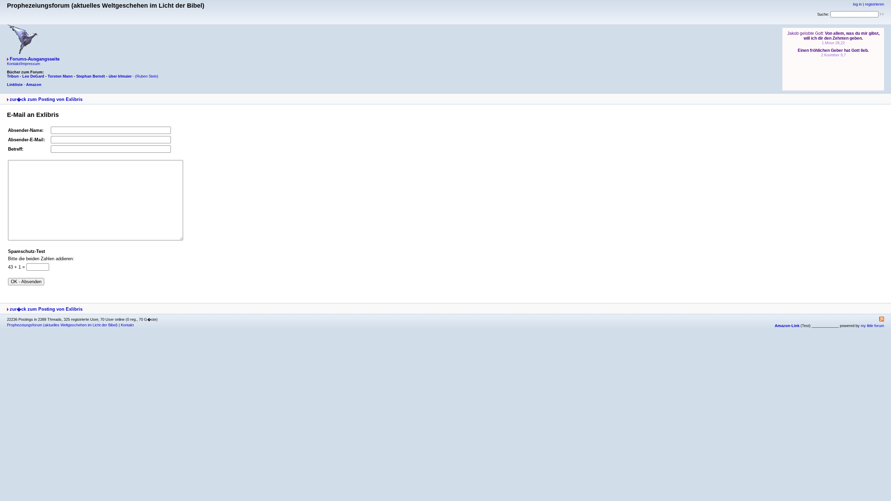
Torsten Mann (60, 76)
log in (857, 4)
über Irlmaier (120, 76)
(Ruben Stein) (146, 76)
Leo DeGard (33, 76)
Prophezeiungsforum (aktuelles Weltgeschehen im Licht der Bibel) (62, 325)
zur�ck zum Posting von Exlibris (46, 99)
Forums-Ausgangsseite (35, 59)
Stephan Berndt (90, 76)
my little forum (872, 326)
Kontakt (127, 325)
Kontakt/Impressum (23, 64)
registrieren (874, 4)
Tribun (13, 76)
